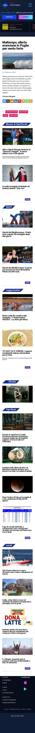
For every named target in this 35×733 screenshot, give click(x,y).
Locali (13, 12)
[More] (30, 101)
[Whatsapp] (27, 101)
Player (5, 677)
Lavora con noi (8, 692)
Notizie (8, 12)
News (5, 683)
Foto (5, 690)
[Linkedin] (15, 101)
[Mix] (23, 101)
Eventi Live (6, 697)
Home (3, 12)
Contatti (29, 709)
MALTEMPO (23, 111)
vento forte (13, 115)
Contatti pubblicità (9, 699)
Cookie (23, 709)
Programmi (7, 680)
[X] (8, 101)
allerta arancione (11, 111)
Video (5, 687)
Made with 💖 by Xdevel (17, 716)
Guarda (26, 17)
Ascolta (9, 17)
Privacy (6, 709)
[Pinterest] (19, 101)
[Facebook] (4, 101)
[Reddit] (12, 101)
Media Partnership (9, 702)
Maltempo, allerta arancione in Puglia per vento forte (15, 45)
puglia (5, 115)
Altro (27, 199)
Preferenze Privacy (14, 709)
